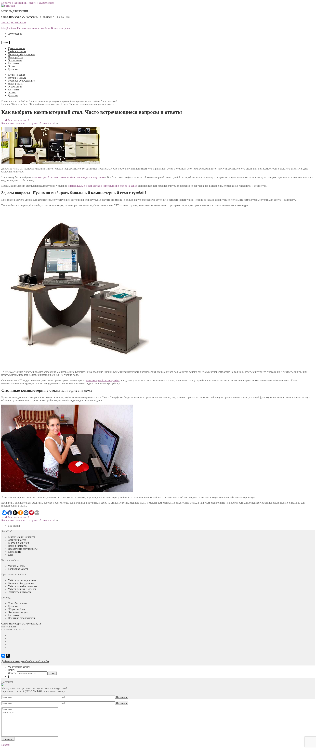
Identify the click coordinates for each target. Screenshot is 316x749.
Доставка (13, 69)
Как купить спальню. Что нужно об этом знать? (28, 123)
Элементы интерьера (19, 592)
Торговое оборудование (21, 54)
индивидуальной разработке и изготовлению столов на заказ (102, 185)
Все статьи (14, 525)
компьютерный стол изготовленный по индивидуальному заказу (68, 177)
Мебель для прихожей (17, 120)
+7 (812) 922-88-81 (31, 691)
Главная (5, 104)
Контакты (13, 63)
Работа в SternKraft (18, 542)
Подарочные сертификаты (23, 548)
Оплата (12, 66)
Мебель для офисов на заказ (23, 586)
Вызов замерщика (61, 28)
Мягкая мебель (16, 566)
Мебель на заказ (17, 51)
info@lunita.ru (8, 28)
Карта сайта (14, 551)
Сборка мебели (16, 609)
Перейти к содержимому (40, 2)
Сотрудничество (17, 539)
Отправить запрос (18, 612)
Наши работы (15, 57)
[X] (8, 656)
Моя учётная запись (19, 666)
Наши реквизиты (17, 545)
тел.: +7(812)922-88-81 (13, 22)
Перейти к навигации (13, 2)
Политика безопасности (21, 618)
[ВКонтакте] (3, 656)
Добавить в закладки (13, 661)
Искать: (12, 673)
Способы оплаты (17, 603)
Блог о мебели (20, 104)
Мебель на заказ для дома (22, 580)
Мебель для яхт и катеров (22, 589)
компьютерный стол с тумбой (102, 380)
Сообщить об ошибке (37, 661)
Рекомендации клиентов (21, 537)
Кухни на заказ (16, 48)
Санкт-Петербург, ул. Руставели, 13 (21, 16)
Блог (10, 554)
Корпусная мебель (18, 568)
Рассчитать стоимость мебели (33, 28)
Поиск (11, 669)
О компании (15, 60)
